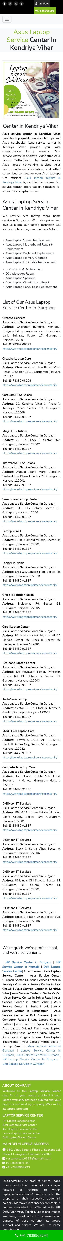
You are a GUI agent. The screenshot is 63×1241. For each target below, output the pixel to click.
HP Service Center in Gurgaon (27, 962)
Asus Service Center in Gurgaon (37, 1055)
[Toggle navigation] (6, 19)
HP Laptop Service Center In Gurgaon (30, 1059)
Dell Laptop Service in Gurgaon (23, 1064)
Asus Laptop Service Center (19, 1129)
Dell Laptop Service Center (19, 1137)
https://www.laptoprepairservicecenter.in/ (29, 349)
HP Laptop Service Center (18, 1121)
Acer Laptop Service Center (19, 1125)
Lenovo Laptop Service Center (21, 1133)
